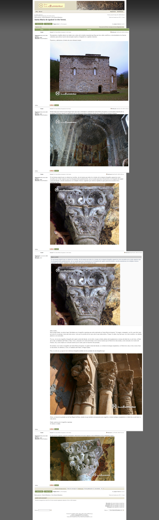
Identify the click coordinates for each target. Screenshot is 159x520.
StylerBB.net (81, 514)
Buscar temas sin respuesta (40, 15)
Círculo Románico (85, 515)
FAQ (37, 11)
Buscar (40, 11)
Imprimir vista (38, 26)
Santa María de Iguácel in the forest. (50, 20)
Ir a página (114, 24)
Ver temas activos (51, 15)
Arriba (36, 105)
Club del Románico (46, 17)
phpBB (73, 513)
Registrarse (113, 11)
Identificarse (120, 11)
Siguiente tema (120, 26)
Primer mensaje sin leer (111, 26)
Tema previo (102, 26)
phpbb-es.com (89, 516)
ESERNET (77, 515)
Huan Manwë (81, 516)
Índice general (38, 17)
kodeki (86, 514)
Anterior (119, 24)
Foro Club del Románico (57, 17)
